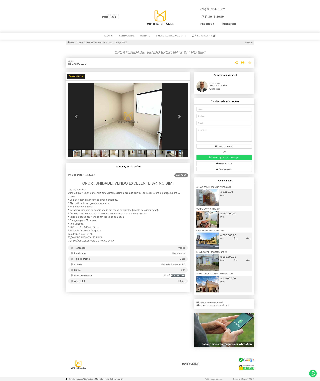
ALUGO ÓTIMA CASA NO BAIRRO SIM (213, 187)
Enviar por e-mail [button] (225, 146)
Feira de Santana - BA (95, 42)
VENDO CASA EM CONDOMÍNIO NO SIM (214, 273)
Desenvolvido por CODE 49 (243, 379)
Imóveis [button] (108, 36)
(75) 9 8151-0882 (212, 9)
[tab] (76, 76)
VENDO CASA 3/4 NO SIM (208, 209)
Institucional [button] (126, 36)
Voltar (249, 42)
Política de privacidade (213, 379)
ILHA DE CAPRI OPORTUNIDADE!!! (211, 252)
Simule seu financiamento (171, 36)
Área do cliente (203, 36)
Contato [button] (145, 36)
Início (72, 42)
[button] (77, 116)
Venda (80, 42)
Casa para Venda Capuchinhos (210, 230)
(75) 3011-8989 (213, 16)
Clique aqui (201, 305)
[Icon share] (118, 363)
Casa (110, 42)
